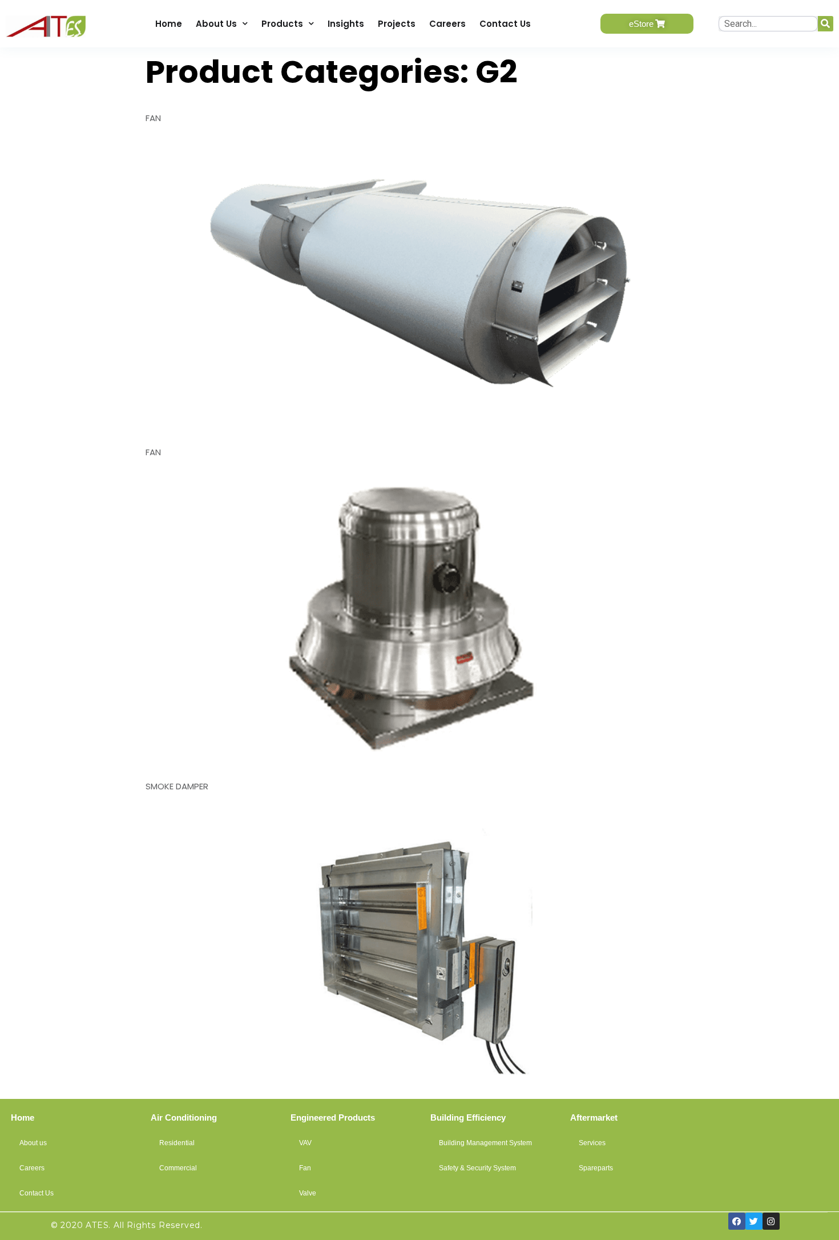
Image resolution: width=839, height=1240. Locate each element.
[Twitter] (754, 1221)
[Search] (825, 23)
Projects (397, 24)
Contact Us (505, 24)
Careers (447, 24)
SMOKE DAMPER (177, 786)
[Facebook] (736, 1221)
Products (282, 24)
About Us (216, 24)
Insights (346, 24)
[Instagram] (771, 1221)
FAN (153, 118)
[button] (646, 24)
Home (168, 24)
